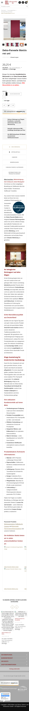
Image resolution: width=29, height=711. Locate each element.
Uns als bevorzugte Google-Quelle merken (14, 676)
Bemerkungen (14, 162)
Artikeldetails (15, 152)
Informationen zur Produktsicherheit (14, 173)
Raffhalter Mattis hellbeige (19, 619)
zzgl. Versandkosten (14, 67)
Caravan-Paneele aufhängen (14, 167)
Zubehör (14, 157)
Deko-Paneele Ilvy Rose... (6, 633)
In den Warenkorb (15, 93)
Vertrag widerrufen (14, 669)
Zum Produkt (15, 627)
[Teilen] (4, 105)
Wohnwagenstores (9, 524)
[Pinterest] (13, 105)
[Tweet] (8, 105)
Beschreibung (15, 147)
